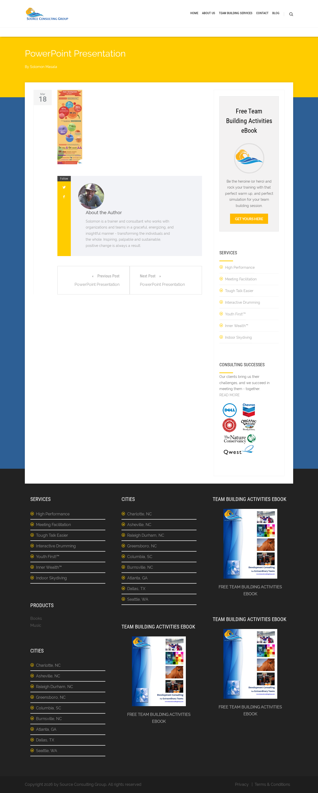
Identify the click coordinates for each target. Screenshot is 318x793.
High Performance (240, 267)
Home (194, 13)
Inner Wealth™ (236, 326)
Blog (275, 13)
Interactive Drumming (242, 302)
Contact (262, 13)
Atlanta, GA (46, 729)
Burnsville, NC (49, 718)
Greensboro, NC (51, 697)
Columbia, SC (48, 708)
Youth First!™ (235, 314)
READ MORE (229, 395)
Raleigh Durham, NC (54, 686)
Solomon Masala (43, 67)
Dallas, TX (45, 740)
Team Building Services (235, 13)
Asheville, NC (48, 676)
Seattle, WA (46, 750)
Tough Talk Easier (239, 291)
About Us (208, 13)
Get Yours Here (249, 219)
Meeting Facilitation (241, 279)
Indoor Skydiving (238, 337)
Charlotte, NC (48, 665)
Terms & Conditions (272, 784)
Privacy (242, 784)
